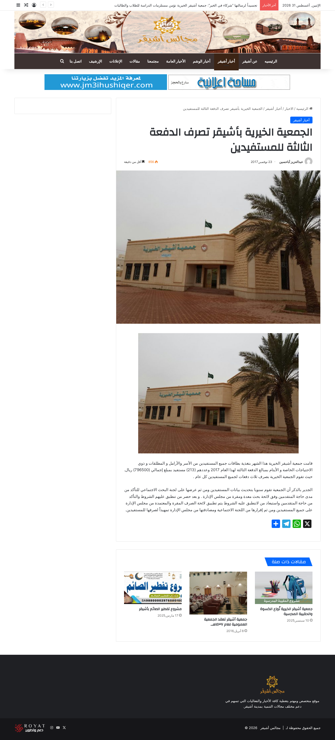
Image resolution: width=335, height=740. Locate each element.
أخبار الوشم (201, 61)
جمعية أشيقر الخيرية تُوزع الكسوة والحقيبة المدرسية (286, 611)
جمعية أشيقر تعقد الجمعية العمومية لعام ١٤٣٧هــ (225, 622)
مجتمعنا (153, 61)
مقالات (135, 61)
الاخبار (289, 108)
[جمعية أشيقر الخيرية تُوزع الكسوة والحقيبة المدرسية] (283, 588)
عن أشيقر (249, 61)
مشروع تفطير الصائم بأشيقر (160, 609)
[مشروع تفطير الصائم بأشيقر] (153, 588)
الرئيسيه (271, 61)
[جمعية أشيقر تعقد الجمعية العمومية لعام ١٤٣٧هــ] (218, 593)
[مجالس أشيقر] (167, 32)
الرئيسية (302, 108)
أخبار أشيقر (226, 61)
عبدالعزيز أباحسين (291, 162)
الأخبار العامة (176, 61)
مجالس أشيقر (270, 728)
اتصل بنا (76, 61)
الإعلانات (115, 61)
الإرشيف (95, 61)
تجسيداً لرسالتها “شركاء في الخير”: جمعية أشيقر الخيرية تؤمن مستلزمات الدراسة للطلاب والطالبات (185, 5)
